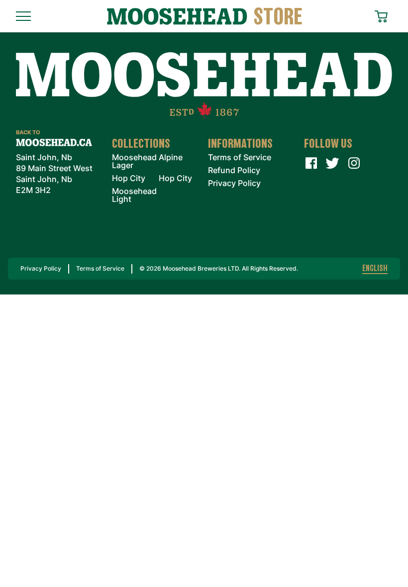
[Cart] (383, 14)
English (375, 269)
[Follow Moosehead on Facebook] (311, 163)
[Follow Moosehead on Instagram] (354, 163)
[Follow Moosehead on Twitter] (332, 163)
